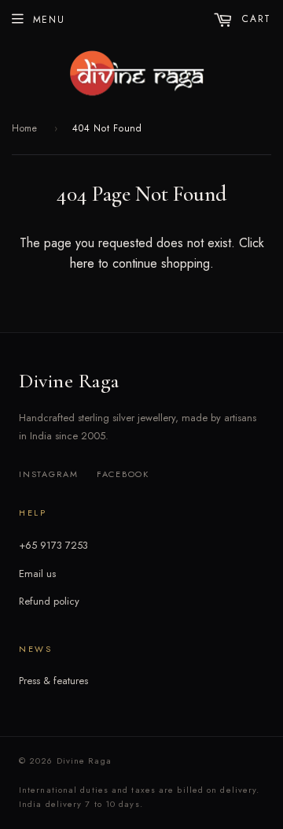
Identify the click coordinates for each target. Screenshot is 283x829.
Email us (37, 573)
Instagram (49, 474)
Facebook (123, 474)
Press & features (53, 680)
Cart (254, 19)
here (82, 263)
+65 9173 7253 (53, 545)
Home (25, 128)
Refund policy (49, 601)
